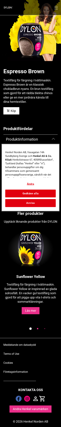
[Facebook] (18, 398)
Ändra (30, 184)
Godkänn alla (31, 193)
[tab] (30, 328)
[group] (30, 281)
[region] (30, 177)
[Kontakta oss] (35, 398)
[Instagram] (27, 398)
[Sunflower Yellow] (30, 275)
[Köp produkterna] (42, 398)
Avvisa (30, 203)
